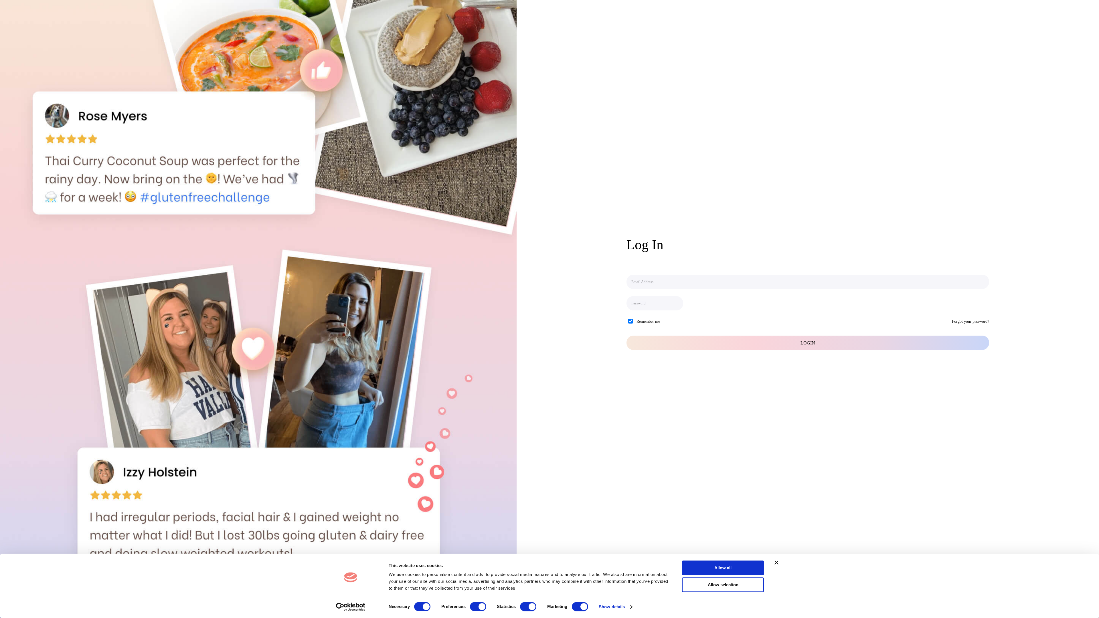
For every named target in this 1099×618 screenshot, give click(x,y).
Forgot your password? (970, 321)
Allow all (723, 567)
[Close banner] (776, 562)
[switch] (478, 606)
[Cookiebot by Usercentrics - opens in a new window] (351, 607)
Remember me (648, 321)
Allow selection (723, 584)
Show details (612, 606)
